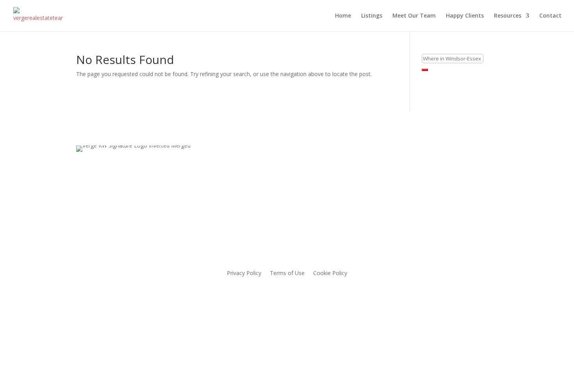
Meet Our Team (414, 16)
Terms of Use (287, 273)
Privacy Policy (244, 273)
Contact (550, 16)
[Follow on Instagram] (384, 182)
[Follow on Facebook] (368, 182)
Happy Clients (465, 16)
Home (343, 16)
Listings (371, 16)
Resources (507, 16)
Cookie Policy (330, 273)
